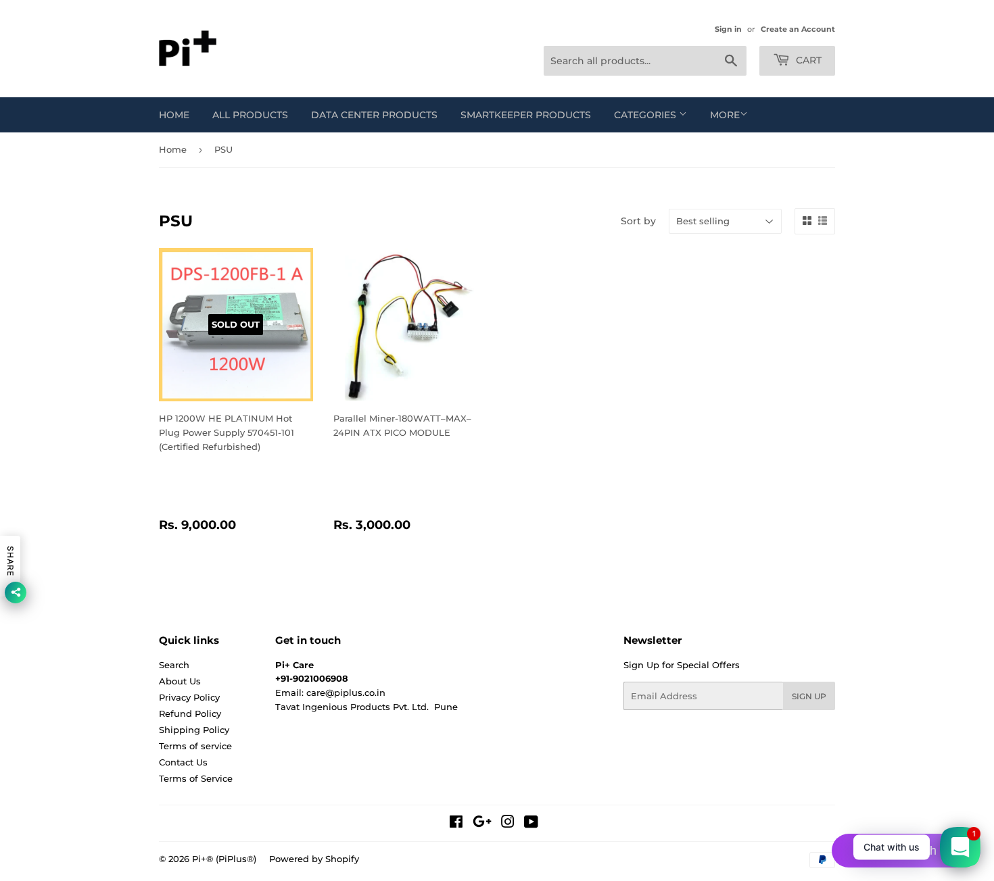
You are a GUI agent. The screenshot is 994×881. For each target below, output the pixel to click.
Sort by (638, 221)
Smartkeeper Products (525, 115)
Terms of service (195, 745)
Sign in (728, 29)
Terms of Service (196, 778)
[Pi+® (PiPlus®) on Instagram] (508, 823)
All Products (250, 115)
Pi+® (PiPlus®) (224, 858)
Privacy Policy (189, 697)
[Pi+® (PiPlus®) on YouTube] (531, 823)
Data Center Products (374, 115)
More (725, 115)
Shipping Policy (194, 729)
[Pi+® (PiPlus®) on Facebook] (456, 823)
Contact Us (183, 762)
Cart (807, 60)
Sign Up (809, 696)
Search (174, 664)
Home (174, 115)
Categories (646, 115)
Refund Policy (190, 713)
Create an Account (798, 29)
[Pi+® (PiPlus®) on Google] (482, 823)
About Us (180, 681)
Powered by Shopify (314, 858)
